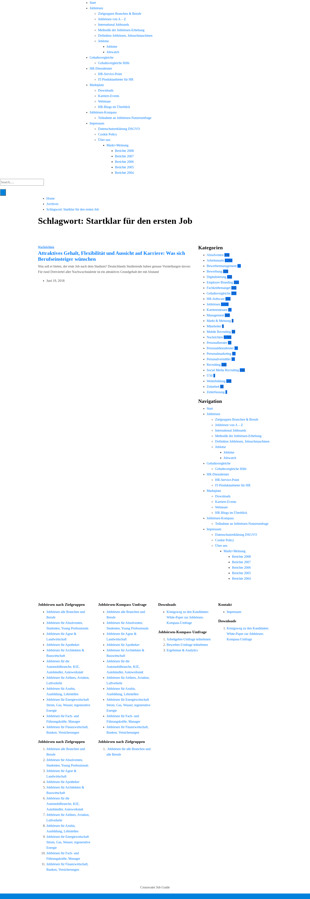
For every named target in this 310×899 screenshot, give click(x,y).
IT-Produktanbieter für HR (115, 79)
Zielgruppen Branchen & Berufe (119, 13)
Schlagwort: (72, 209)
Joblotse (103, 41)
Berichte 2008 (124, 151)
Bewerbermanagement (222, 266)
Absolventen (215, 255)
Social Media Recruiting (223, 370)
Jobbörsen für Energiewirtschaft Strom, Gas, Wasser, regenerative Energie (68, 705)
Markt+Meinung (117, 145)
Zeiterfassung (216, 392)
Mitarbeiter (214, 326)
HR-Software (216, 299)
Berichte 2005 (124, 167)
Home (50, 198)
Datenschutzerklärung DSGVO (119, 129)
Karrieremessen (217, 310)
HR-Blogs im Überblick (114, 107)
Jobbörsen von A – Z (112, 19)
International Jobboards (113, 24)
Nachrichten (46, 247)
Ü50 (210, 375)
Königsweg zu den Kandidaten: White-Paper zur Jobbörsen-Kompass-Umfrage (188, 617)
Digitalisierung (216, 277)
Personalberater (217, 342)
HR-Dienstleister (101, 68)
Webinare (104, 101)
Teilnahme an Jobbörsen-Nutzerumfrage (124, 118)
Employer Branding (220, 282)
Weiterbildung (216, 381)
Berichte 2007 (124, 156)
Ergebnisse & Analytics (182, 650)
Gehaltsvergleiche (101, 57)
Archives (52, 204)
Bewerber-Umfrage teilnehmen (187, 645)
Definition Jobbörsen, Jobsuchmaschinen (125, 35)
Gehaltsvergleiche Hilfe (113, 63)
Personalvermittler (219, 359)
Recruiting (214, 364)
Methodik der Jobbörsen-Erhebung (121, 30)
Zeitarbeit (213, 386)
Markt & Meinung (219, 321)
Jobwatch (112, 52)
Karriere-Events (108, 96)
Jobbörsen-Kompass (103, 112)
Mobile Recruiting (219, 331)
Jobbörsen (96, 8)
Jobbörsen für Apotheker (62, 645)
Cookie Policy (107, 134)
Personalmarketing (219, 353)
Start (93, 2)
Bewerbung (214, 271)
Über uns (104, 140)
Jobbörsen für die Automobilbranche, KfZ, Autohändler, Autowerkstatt (64, 666)
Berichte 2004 (124, 172)
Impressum (97, 123)
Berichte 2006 (124, 161)
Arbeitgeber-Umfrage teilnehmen (189, 639)
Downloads (105, 90)
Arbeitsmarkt (215, 260)
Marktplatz (97, 85)
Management (215, 315)
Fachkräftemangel (218, 288)
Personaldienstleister (220, 348)
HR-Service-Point (110, 74)
